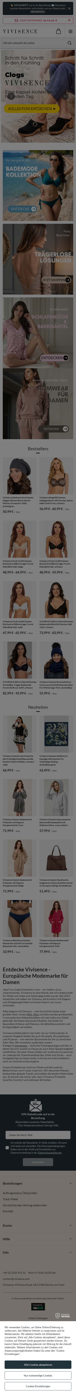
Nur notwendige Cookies (38, 1375)
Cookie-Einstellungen (38, 1386)
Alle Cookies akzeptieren (38, 1364)
